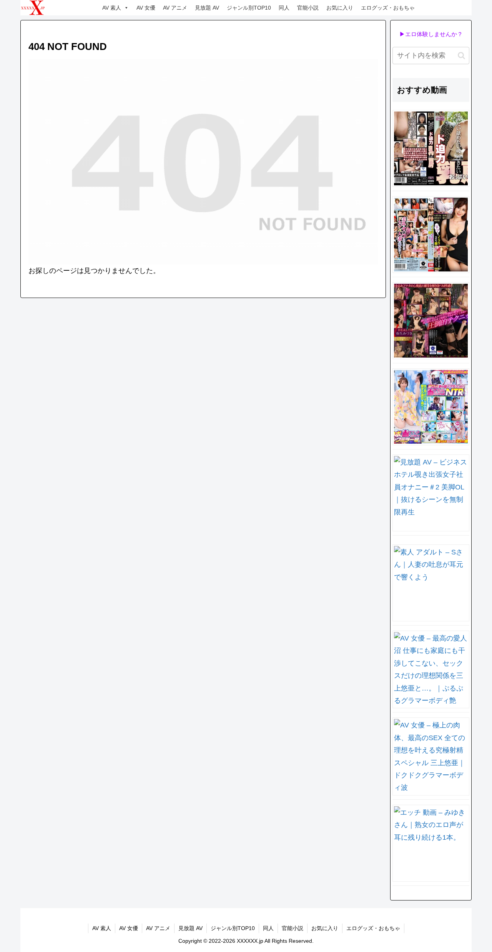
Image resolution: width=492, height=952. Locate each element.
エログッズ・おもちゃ (388, 8)
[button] (461, 55)
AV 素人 (111, 8)
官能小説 (308, 8)
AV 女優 (145, 8)
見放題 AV (207, 8)
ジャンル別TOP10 (249, 8)
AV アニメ (175, 8)
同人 (284, 8)
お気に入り (339, 8)
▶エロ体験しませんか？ (431, 34)
